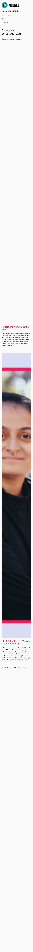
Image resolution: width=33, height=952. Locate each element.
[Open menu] (30, 5)
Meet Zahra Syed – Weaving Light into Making (16, 642)
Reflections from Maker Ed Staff (15, 328)
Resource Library (10, 11)
